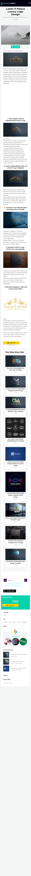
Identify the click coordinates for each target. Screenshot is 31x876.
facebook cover (18, 585)
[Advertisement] (15, 100)
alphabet (5, 622)
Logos (4, 615)
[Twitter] (7, 683)
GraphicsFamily (15, 636)
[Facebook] (4, 683)
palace (19, 622)
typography (24, 622)
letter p (14, 622)
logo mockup (12, 583)
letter (10, 622)
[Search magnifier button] (25, 580)
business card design (9, 585)
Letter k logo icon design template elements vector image (15, 463)
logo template (19, 583)
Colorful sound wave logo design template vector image (15, 495)
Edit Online (16, 46)
